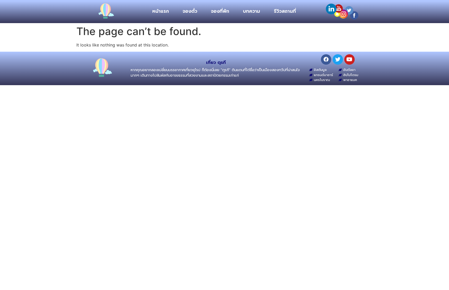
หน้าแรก (160, 11)
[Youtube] (349, 59)
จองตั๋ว (190, 11)
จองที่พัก (220, 11)
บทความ (251, 11)
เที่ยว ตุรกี (216, 62)
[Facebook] (326, 59)
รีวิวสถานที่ (285, 11)
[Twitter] (338, 59)
